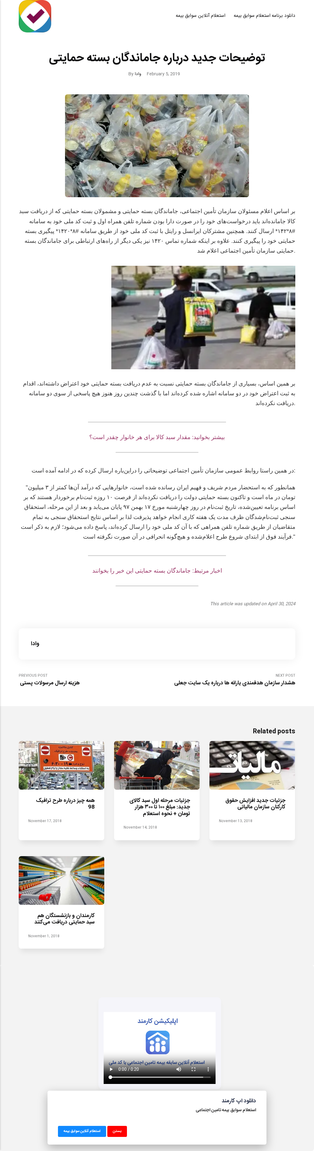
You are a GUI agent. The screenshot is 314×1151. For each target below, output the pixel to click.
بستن (117, 1131)
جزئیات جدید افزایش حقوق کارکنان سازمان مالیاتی (256, 804)
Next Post (234, 679)
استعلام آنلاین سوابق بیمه (200, 16)
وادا (138, 73)
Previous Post (49, 679)
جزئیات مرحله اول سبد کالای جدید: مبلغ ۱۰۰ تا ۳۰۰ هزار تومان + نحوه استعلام (160, 807)
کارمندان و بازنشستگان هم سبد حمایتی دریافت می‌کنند (65, 919)
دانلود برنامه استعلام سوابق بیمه (264, 16)
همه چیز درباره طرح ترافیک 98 (65, 804)
